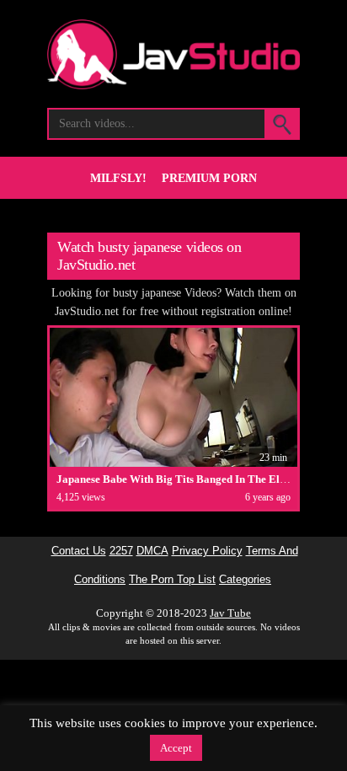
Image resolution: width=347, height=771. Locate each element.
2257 (121, 551)
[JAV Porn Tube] (173, 85)
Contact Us (78, 551)
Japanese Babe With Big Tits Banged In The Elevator (183, 479)
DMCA (152, 551)
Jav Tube (230, 613)
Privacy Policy (207, 551)
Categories (245, 580)
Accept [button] (176, 748)
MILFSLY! (118, 178)
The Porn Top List (172, 580)
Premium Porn (209, 178)
